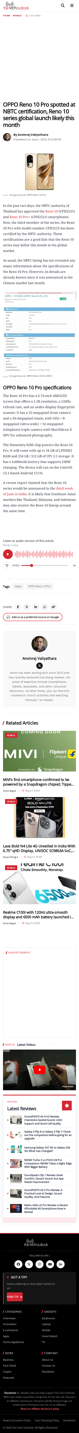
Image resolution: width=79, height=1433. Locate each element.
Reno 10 (51, 211)
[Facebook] (17, 607)
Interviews (9, 1318)
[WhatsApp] (44, 607)
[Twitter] (29, 1264)
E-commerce (10, 1330)
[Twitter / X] (26, 607)
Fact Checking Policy (47, 1420)
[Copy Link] (53, 607)
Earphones (48, 1318)
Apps (6, 1336)
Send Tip (12, 1296)
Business (8, 1360)
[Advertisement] (39, 59)
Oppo (18, 586)
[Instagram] (39, 1264)
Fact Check (9, 1365)
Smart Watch (50, 1336)
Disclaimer (48, 1371)
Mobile (17, 15)
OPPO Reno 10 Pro (39, 586)
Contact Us (48, 1365)
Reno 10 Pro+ (20, 217)
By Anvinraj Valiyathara (31, 135)
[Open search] (63, 6)
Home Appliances (13, 1342)
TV (43, 1342)
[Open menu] (72, 6)
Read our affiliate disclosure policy (40, 1408)
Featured (8, 1377)
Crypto (7, 1371)
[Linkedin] (61, 1264)
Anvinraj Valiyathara (39, 658)
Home (6, 15)
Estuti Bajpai (9, 790)
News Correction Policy (17, 1420)
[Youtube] (50, 1264)
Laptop (46, 1324)
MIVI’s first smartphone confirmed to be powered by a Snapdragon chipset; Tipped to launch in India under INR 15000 (38, 782)
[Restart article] (7, 565)
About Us (47, 1360)
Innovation (9, 1324)
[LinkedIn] (35, 607)
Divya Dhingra (10, 856)
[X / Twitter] (39, 666)
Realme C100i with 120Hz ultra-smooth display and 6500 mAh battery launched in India (38, 914)
